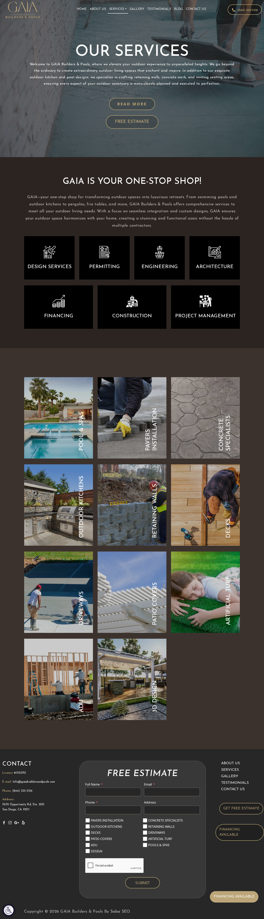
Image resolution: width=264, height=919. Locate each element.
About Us (98, 9)
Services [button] (116, 9)
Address (150, 802)
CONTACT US (233, 789)
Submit (142, 882)
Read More (132, 104)
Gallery (137, 9)
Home (82, 9)
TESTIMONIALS (235, 783)
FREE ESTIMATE (132, 122)
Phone (90, 802)
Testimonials (159, 9)
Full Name (92, 784)
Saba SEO (120, 911)
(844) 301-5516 (248, 10)
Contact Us (196, 9)
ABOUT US (230, 763)
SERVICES (230, 770)
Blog (178, 9)
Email (148, 784)
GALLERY (229, 776)
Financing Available (229, 832)
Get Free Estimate (241, 808)
